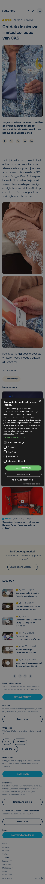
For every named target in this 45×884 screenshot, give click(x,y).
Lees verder (19, 434)
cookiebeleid (8, 434)
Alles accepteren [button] (23, 468)
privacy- (26, 431)
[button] (22, 437)
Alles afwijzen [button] (23, 474)
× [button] (40, 401)
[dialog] (22, 442)
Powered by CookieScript (32, 484)
